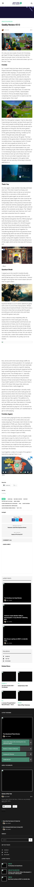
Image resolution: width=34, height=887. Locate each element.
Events (4, 683)
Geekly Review (17, 501)
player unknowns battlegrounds (10, 503)
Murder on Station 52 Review (10, 748)
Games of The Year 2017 (17, 534)
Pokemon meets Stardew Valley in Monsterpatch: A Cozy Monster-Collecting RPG (16, 617)
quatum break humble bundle (8, 508)
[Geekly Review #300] (25, 676)
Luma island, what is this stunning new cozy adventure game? (14, 742)
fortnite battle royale (7, 501)
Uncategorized (7, 21)
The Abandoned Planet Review (11, 734)
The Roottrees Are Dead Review (13, 598)
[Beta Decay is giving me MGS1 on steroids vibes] (17, 635)
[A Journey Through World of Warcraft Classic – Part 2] (9, 695)
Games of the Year (7, 794)
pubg (20, 503)
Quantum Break (26, 503)
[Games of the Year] (17, 780)
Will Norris (9, 600)
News (20, 702)
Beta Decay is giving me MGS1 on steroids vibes (19, 879)
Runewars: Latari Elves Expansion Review (17, 527)
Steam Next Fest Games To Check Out (11, 821)
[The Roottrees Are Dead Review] (17, 593)
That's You (19, 508)
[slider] (10, 472)
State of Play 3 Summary (24, 705)
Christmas (10, 499)
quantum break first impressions (9, 505)
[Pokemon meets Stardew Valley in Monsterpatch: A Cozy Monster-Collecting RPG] (17, 614)
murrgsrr (6, 30)
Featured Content (18, 499)
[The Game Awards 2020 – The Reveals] (9, 676)
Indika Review (7, 759)
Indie (10, 863)
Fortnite (25, 499)
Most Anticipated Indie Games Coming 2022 (13, 827)
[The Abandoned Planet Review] (17, 728)
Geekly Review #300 (23, 685)
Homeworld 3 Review (8, 754)
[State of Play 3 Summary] (25, 696)
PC (19, 683)
